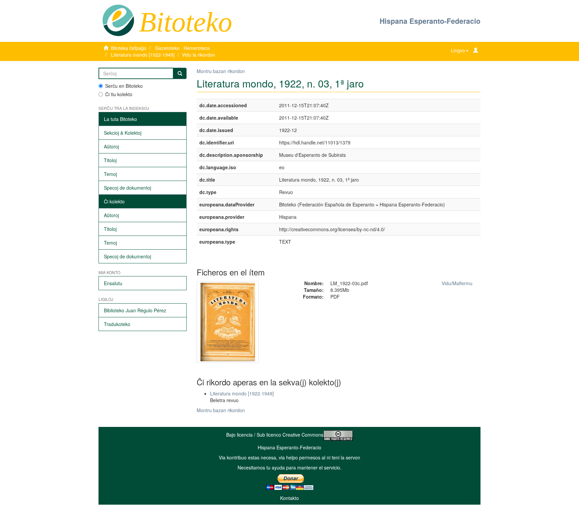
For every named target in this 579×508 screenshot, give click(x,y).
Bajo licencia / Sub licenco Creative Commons (274, 434)
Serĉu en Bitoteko (124, 85)
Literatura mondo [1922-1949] (143, 54)
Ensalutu (113, 283)
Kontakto (289, 498)
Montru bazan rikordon (221, 71)
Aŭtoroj (111, 146)
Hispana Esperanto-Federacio (430, 21)
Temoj (110, 174)
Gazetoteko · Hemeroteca (182, 48)
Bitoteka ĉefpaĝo (128, 48)
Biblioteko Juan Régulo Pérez (135, 310)
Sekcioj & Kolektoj (122, 132)
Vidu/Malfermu (457, 283)
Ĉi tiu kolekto (118, 94)
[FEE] (118, 19)
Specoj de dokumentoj (127, 187)
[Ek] (180, 73)
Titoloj (110, 160)
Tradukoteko (117, 324)
